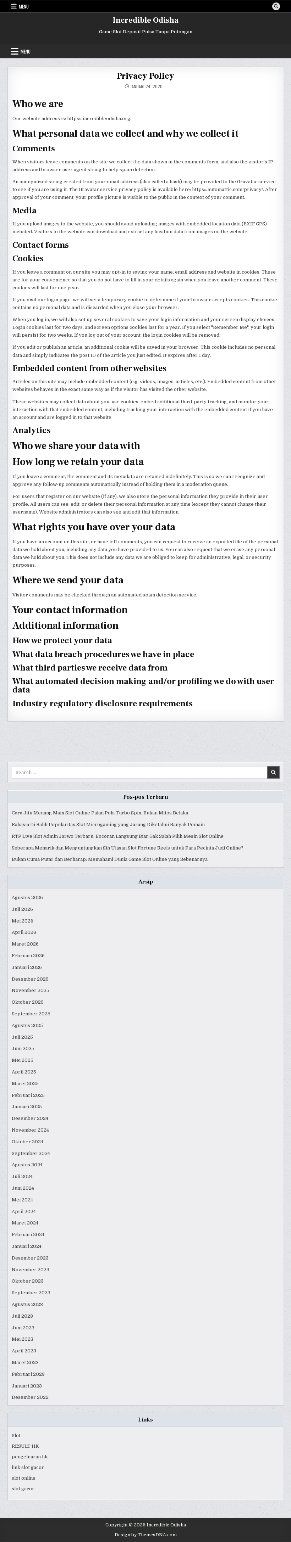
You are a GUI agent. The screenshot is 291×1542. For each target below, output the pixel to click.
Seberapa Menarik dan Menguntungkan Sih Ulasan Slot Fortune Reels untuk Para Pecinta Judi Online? (127, 848)
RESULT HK (25, 1446)
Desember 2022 (30, 1397)
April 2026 (24, 932)
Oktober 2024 (27, 1141)
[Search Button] (276, 6)
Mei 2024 (22, 1199)
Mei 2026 (22, 921)
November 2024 (30, 1130)
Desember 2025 (30, 979)
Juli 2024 (22, 1176)
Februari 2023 (28, 1374)
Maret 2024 (25, 1223)
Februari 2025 (28, 1095)
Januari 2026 (27, 967)
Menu (24, 6)
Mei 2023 (22, 1339)
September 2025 (31, 1013)
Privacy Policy (145, 76)
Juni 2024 (23, 1188)
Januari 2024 (27, 1246)
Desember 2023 (30, 1258)
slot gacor (23, 1488)
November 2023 (30, 1269)
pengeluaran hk (30, 1456)
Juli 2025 (22, 1037)
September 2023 (31, 1292)
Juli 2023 (22, 1316)
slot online (23, 1478)
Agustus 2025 (27, 1025)
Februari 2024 (28, 1234)
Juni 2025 (23, 1048)
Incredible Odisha (146, 20)
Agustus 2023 (27, 1304)
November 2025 (30, 990)
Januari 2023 (27, 1386)
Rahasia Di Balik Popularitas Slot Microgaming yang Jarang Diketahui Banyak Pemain (108, 824)
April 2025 (24, 1072)
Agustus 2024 (27, 1164)
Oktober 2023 (28, 1281)
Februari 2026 (28, 955)
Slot (16, 1435)
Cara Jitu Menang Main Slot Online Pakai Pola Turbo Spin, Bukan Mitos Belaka (100, 812)
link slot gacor (28, 1467)
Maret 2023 (25, 1362)
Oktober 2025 (28, 1002)
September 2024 (31, 1153)
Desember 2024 (30, 1118)
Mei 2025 (22, 1060)
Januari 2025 (27, 1106)
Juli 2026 (22, 909)
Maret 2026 (25, 944)
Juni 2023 (23, 1327)
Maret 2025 (25, 1083)
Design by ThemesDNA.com (146, 1534)
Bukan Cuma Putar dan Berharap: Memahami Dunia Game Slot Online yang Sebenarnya (110, 859)
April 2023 (24, 1350)
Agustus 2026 (27, 897)
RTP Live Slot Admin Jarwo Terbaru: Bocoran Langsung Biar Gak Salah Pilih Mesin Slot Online (118, 836)
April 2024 (24, 1211)
